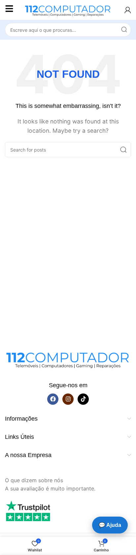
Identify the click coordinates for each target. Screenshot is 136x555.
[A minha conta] (127, 10)
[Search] (124, 30)
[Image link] (68, 358)
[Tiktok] (83, 399)
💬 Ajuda (110, 525)
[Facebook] (52, 399)
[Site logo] (68, 9)
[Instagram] (68, 399)
